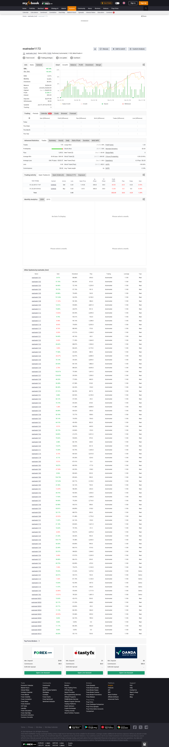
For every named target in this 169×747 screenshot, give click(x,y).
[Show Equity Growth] (65, 104)
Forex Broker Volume (92, 692)
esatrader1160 (36, 418)
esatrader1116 (36, 587)
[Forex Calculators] (145, 744)
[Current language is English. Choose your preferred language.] (124, 3)
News (90, 8)
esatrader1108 (36, 301)
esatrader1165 (36, 430)
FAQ (131, 685)
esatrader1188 (36, 516)
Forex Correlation (26, 699)
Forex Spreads (90, 685)
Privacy (30, 727)
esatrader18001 (36, 598)
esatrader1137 (36, 375)
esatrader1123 (36, 344)
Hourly (61, 140)
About (132, 694)
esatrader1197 (36, 500)
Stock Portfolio (112, 694)
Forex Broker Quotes (92, 688)
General (39, 65)
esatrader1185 (36, 473)
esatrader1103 (36, 285)
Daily (67, 140)
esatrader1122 (36, 340)
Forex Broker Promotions (94, 694)
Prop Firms (114, 8)
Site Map (39, 727)
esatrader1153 (36, 403)
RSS (109, 692)
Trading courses (69, 710)
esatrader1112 (36, 313)
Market (63, 8)
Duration (86, 140)
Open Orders (58, 175)
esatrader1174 (36, 454)
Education (101, 12)
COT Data (24, 706)
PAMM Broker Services (71, 699)
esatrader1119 (36, 328)
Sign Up (143, 3)
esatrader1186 (36, 477)
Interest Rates (90, 12)
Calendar (25, 12)
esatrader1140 (36, 544)
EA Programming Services (72, 694)
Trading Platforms (70, 704)
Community (81, 8)
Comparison (90, 711)
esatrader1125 (36, 352)
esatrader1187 (36, 481)
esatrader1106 (36, 297)
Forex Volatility (25, 697)
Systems (72, 8)
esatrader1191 (36, 489)
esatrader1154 (36, 407)
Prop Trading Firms (70, 688)
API (109, 690)
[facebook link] (135, 727)
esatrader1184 (36, 469)
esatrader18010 (36, 633)
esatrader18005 (36, 614)
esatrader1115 (36, 317)
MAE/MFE (95, 140)
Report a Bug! (134, 692)
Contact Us (133, 690)
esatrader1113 (36, 579)
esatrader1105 (36, 293)
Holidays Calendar (26, 692)
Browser (64, 113)
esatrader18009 (36, 630)
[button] (104, 49)
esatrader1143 (36, 591)
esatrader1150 (36, 391)
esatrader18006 (36, 618)
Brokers (105, 8)
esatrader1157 (36, 559)
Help (131, 688)
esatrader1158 (36, 414)
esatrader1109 (36, 305)
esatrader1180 (36, 461)
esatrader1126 (36, 356)
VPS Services (68, 690)
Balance (73, 65)
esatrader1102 (36, 281)
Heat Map (62, 12)
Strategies (46, 692)
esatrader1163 (36, 426)
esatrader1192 (36, 493)
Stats (32, 65)
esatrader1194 (36, 497)
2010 (48, 199)
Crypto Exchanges (70, 708)
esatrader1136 (36, 540)
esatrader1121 (36, 336)
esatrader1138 (36, 379)
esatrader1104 (36, 289)
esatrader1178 (36, 457)
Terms (23, 727)
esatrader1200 (36, 512)
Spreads (81, 12)
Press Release (90, 697)
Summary (52, 140)
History (71, 175)
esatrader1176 (36, 583)
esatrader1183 (36, 465)
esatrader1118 (36, 324)
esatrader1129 (36, 536)
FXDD (49, 53)
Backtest (43, 8)
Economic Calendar (27, 685)
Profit (81, 65)
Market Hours (71, 12)
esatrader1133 (36, 364)
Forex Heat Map (26, 713)
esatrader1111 (36, 309)
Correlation (52, 12)
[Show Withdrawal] (126, 104)
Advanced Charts (113, 699)
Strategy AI (54, 8)
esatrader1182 (36, 594)
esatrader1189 (36, 485)
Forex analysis (25, 704)
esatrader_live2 (31, 53)
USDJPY (41, 745)
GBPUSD (55, 743)
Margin (98, 65)
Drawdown (89, 65)
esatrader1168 (36, 442)
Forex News (24, 701)
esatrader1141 (36, 383)
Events (70, 743)
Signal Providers (69, 692)
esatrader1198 (36, 504)
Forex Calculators (26, 710)
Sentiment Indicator (49, 701)
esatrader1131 (36, 520)
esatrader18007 (36, 622)
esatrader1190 (36, 567)
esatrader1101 (36, 277)
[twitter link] (140, 727)
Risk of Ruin (76, 140)
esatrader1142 (36, 387)
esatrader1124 (36, 348)
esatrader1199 (36, 508)
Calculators (34, 12)
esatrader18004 (36, 610)
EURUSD (53, 185)
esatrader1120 (36, 332)
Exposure (81, 175)
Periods (35, 113)
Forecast (73, 113)
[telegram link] (146, 727)
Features (110, 688)
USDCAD (55, 745)
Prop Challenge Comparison (95, 704)
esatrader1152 (36, 399)
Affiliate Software (113, 697)
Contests (110, 12)
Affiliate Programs (70, 697)
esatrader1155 (36, 410)
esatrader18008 (36, 626)
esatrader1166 (36, 434)
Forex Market (25, 694)
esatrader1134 (36, 368)
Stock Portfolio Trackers (71, 713)
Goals (56, 113)
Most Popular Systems (50, 690)
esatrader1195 (36, 571)
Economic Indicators (27, 715)
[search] (147, 8)
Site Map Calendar (51, 727)
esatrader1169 (36, 446)
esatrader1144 (36, 547)
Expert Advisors (69, 706)
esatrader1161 (36, 422)
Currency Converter (27, 717)
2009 (42, 199)
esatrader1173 (36, 528)
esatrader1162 (36, 563)
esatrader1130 (36, 360)
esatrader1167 (36, 438)
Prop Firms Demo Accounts (94, 709)
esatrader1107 (36, 575)
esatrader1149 (36, 551)
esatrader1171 (36, 450)
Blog (131, 697)
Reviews (97, 8)
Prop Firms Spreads (92, 706)
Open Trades (44, 175)
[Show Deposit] (104, 104)
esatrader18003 (36, 606)
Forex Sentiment (48, 699)
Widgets (110, 685)
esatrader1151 (36, 395)
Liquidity (23, 708)
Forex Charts (47, 697)
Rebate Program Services (72, 701)
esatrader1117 (36, 321)
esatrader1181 (36, 532)
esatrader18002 (36, 602)
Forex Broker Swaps (92, 690)
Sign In (133, 3)
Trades (44, 140)
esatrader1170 (36, 524)
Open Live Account (43, 673)
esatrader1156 (36, 555)
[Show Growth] (84, 104)
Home (24, 8)
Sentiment (43, 12)
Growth (65, 65)
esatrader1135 (36, 371)
